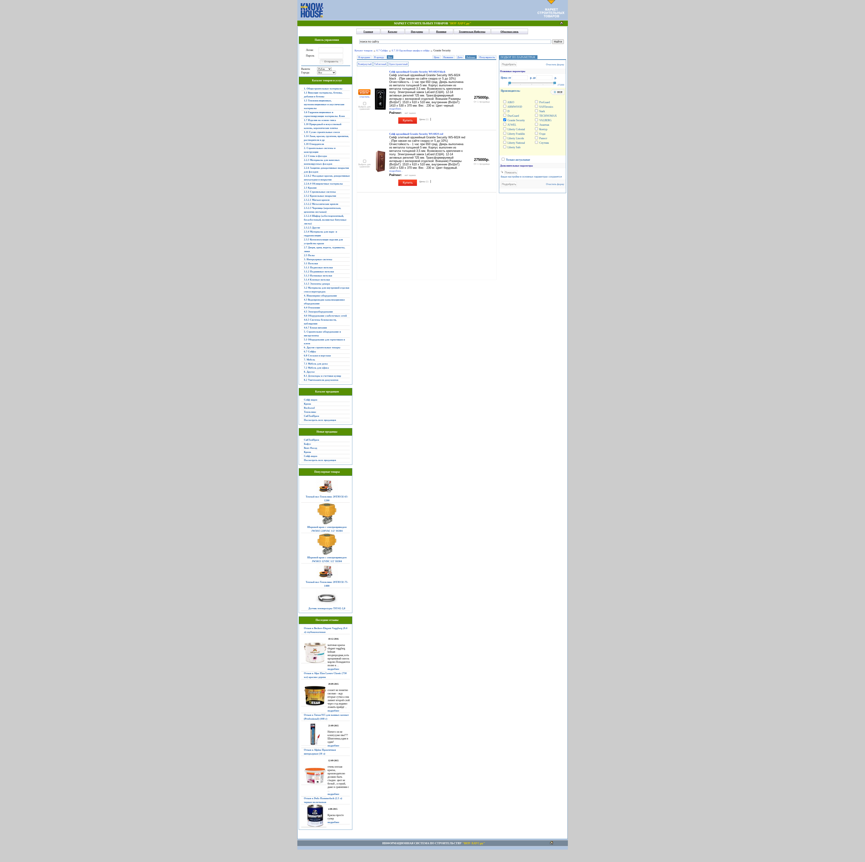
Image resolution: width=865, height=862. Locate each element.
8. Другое (309, 371)
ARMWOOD (514, 106)
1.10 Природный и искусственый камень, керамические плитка (322, 126)
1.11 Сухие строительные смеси (322, 132)
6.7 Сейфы (310, 351)
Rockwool (309, 407)
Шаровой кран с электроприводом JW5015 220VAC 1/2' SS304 (327, 529)
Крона (307, 403)
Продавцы (417, 31)
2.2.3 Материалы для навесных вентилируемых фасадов (322, 162)
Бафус (307, 443)
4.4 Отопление (312, 307)
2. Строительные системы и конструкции (319, 150)
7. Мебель (309, 359)
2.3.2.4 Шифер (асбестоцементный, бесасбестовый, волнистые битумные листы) (325, 219)
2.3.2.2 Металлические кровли (321, 204)
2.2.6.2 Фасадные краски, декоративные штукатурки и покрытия (327, 177)
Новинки (441, 31)
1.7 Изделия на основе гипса (320, 120)
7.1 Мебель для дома (316, 363)
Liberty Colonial (516, 129)
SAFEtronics (546, 106)
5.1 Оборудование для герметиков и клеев (324, 341)
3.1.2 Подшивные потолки (319, 271)
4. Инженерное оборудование (320, 295)
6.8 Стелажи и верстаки (317, 355)
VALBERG (545, 120)
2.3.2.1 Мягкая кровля (317, 199)
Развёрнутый (365, 64)
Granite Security (516, 120)
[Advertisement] (430, 10)
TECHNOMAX (548, 115)
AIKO (510, 102)
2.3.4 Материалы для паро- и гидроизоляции (320, 233)
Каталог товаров (363, 50)
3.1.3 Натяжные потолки (318, 275)
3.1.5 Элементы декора (317, 283)
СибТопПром (311, 416)
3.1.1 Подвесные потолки (318, 267)
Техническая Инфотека (472, 31)
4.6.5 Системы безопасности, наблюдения (320, 321)
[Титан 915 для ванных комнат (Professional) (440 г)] (313, 734)
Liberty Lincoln (515, 138)
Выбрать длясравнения (364, 108)
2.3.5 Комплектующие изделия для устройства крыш (323, 241)
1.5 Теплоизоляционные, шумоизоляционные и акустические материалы (324, 104)
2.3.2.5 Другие (312, 227)
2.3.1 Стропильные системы (320, 191)
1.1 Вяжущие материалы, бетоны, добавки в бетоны (323, 94)
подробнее (333, 669)
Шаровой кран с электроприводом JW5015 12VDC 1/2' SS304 (327, 559)
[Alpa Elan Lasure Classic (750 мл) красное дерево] (313, 696)
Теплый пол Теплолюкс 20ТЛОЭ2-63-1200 (327, 498)
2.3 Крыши (310, 187)
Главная (368, 31)
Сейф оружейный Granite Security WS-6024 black (417, 71)
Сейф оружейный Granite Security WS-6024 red (416, 133)
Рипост (543, 138)
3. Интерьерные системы (318, 259)
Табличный (380, 64)
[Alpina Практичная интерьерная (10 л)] (313, 776)
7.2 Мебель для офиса (316, 367)
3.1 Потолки (311, 263)
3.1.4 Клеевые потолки (317, 279)
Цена (436, 57)
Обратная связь (510, 31)
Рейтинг (471, 57)
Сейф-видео (310, 399)
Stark (542, 111)
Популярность (487, 57)
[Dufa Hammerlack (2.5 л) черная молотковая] (313, 815)
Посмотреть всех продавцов (320, 420)
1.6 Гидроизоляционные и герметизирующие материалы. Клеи (324, 114)
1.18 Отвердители (314, 144)
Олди (542, 133)
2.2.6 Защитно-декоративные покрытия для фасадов (326, 169)
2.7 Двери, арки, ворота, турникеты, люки (324, 249)
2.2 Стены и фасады (315, 156)
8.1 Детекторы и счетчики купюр (322, 375)
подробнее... (396, 108)
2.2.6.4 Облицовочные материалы (323, 183)
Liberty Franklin (516, 133)
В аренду (379, 57)
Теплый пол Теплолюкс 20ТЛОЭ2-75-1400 (327, 584)
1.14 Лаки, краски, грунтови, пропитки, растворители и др (326, 138)
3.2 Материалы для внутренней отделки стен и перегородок (326, 289)
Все (390, 57)
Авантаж (544, 124)
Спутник (544, 142)
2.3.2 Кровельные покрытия (320, 195)
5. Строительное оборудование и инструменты (322, 333)
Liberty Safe (514, 147)
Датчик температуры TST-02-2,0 (326, 608)
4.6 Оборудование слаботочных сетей (325, 315)
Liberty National (516, 142)
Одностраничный (398, 64)
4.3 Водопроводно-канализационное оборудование (324, 301)
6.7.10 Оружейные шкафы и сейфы (410, 50)
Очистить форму (555, 64)
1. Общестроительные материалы (323, 88)
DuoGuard (513, 115)
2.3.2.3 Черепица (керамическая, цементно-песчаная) (322, 210)
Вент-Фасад (310, 448)
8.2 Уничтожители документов (321, 380)
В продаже (364, 57)
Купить (408, 120)
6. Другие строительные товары (322, 347)
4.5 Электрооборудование (318, 311)
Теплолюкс (310, 411)
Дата (459, 57)
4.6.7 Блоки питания (315, 327)
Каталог (392, 31)
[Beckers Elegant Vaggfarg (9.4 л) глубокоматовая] (313, 652)
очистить (364, 96)
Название (448, 57)
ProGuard (544, 102)
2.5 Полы (309, 255)
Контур (543, 129)
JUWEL (511, 124)
